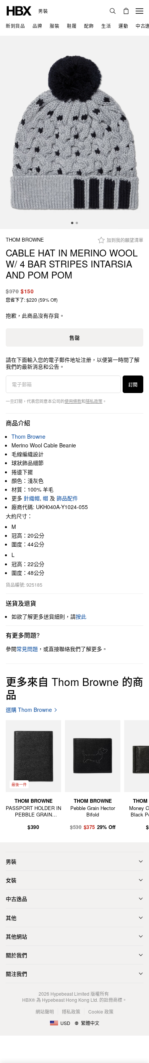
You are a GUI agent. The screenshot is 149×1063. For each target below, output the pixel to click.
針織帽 (32, 498)
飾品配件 (67, 498)
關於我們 (16, 955)
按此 (81, 616)
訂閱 (133, 384)
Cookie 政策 (100, 1011)
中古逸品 (16, 898)
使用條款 (73, 401)
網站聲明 (45, 1011)
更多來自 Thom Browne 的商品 (74, 688)
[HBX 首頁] (19, 10)
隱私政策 (94, 401)
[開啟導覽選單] (139, 11)
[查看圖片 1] (74, 132)
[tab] (72, 223)
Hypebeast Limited (69, 993)
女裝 (11, 880)
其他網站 (16, 936)
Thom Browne (25, 240)
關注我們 (16, 973)
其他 (11, 917)
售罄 (74, 337)
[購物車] (126, 11)
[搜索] (113, 11)
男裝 (43, 11)
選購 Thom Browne (29, 710)
